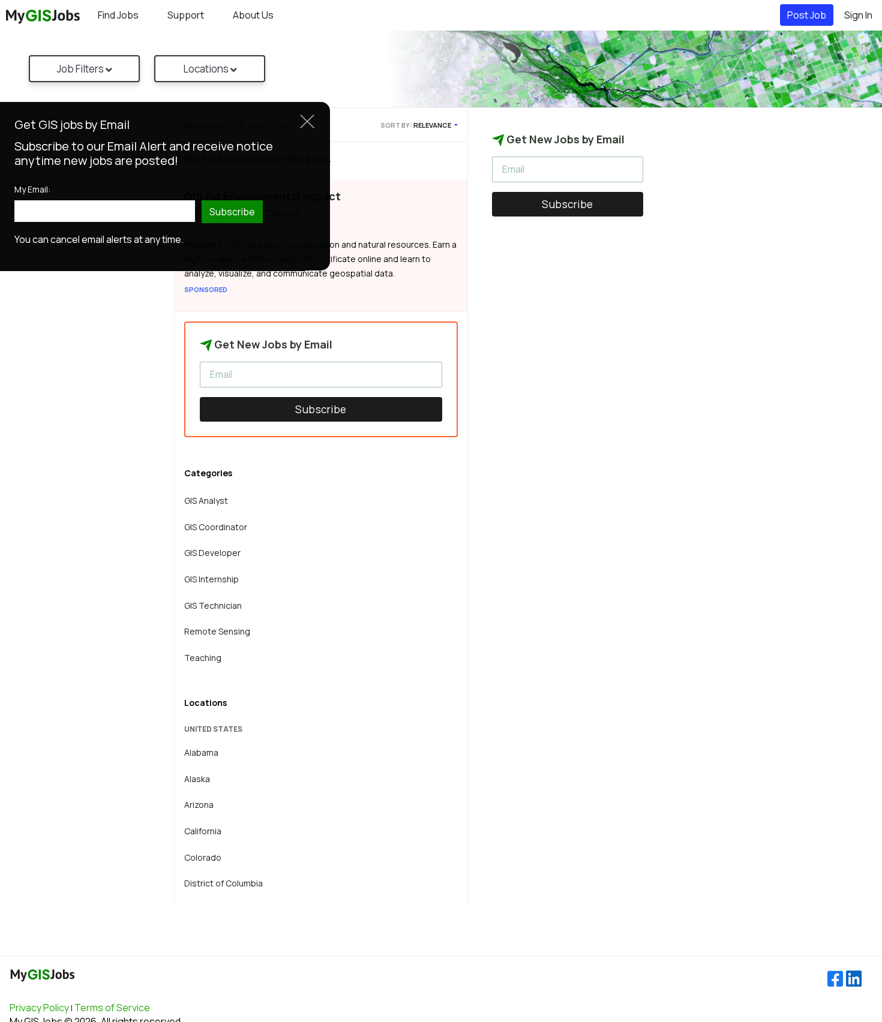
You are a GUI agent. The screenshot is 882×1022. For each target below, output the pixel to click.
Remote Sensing (217, 631)
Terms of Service (112, 1007)
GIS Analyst (206, 500)
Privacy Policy (39, 1007)
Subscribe (321, 409)
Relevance (432, 125)
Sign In (858, 15)
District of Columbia (223, 883)
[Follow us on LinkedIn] (854, 979)
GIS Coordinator (215, 527)
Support (185, 15)
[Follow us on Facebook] (835, 979)
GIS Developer (212, 552)
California (202, 831)
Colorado (202, 857)
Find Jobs (118, 15)
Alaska (197, 778)
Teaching (202, 657)
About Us (253, 15)
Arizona (199, 804)
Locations (206, 69)
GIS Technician (213, 605)
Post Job (806, 15)
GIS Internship (211, 579)
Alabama (201, 752)
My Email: (32, 190)
